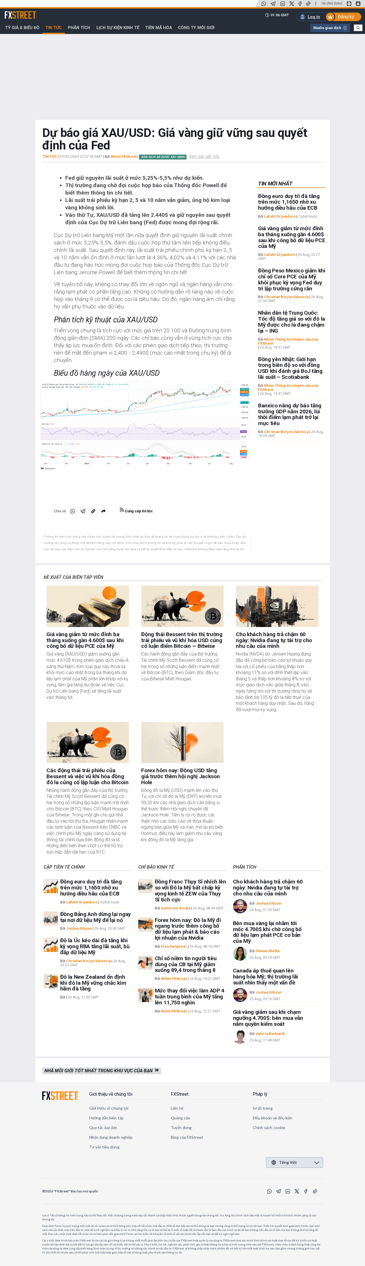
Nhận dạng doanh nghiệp (111, 1137)
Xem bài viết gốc (204, 156)
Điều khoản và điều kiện (273, 1117)
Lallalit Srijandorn (279, 216)
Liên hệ (177, 1108)
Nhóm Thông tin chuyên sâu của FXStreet (288, 341)
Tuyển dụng (181, 1127)
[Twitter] (291, 3)
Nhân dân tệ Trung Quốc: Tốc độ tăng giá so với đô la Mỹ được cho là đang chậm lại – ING (291, 322)
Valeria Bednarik (270, 1034)
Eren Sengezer (174, 946)
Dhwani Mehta (267, 951)
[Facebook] (300, 3)
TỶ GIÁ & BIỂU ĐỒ (22, 27)
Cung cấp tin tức (138, 511)
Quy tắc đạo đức (103, 1127)
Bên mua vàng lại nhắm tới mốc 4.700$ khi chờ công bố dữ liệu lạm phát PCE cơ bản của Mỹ (267, 932)
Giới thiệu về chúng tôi (110, 1094)
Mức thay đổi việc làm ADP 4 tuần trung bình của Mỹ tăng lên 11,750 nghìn (189, 996)
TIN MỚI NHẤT (275, 183)
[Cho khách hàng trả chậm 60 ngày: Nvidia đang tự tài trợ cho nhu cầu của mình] (277, 606)
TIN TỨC (50, 157)
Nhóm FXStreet (124, 156)
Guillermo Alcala (175, 908)
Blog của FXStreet (187, 1137)
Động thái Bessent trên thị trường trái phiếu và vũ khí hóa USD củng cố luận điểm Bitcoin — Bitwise (181, 640)
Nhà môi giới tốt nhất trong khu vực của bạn (99, 1070)
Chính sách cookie (269, 1127)
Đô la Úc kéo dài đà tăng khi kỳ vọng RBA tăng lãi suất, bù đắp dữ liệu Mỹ (95, 946)
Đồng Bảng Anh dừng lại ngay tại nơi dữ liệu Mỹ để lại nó (95, 917)
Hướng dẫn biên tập (106, 1117)
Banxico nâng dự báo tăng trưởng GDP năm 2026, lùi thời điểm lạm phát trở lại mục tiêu (289, 414)
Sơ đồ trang (263, 1108)
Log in (314, 16)
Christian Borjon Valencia (286, 297)
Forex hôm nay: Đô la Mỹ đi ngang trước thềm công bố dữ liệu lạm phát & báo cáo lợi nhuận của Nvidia (188, 929)
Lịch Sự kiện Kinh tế (117, 27)
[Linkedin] (282, 3)
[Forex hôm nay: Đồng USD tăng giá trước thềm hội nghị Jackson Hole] (182, 742)
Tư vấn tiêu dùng (104, 1146)
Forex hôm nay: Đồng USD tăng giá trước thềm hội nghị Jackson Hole (180, 776)
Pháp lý (260, 1094)
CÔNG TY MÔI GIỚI (196, 27)
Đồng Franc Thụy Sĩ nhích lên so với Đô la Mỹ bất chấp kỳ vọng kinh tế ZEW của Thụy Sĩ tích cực (190, 890)
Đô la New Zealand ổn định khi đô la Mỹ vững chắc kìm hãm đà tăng (93, 983)
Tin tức (53, 27)
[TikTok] (308, 3)
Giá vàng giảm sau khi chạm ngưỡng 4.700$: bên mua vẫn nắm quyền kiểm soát (268, 1018)
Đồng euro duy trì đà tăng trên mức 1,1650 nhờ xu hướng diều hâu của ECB (289, 202)
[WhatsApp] (263, 3)
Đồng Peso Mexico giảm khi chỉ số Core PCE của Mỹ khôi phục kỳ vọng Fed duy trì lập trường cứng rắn (291, 279)
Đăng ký (346, 16)
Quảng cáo (180, 1117)
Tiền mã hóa (158, 27)
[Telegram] (273, 3)
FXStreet (14, 11)
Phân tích (79, 27)
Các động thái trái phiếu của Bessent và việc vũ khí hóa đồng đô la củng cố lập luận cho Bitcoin (87, 776)
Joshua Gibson (79, 928)
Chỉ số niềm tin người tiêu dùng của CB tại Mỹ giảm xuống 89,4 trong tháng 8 (186, 964)
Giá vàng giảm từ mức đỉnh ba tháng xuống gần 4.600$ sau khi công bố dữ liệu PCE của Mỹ (291, 237)
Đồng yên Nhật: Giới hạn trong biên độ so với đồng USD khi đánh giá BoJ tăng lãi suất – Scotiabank (290, 368)
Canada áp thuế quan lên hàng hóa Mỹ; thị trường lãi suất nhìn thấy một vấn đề (265, 976)
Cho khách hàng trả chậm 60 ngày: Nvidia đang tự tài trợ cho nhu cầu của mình (274, 640)
